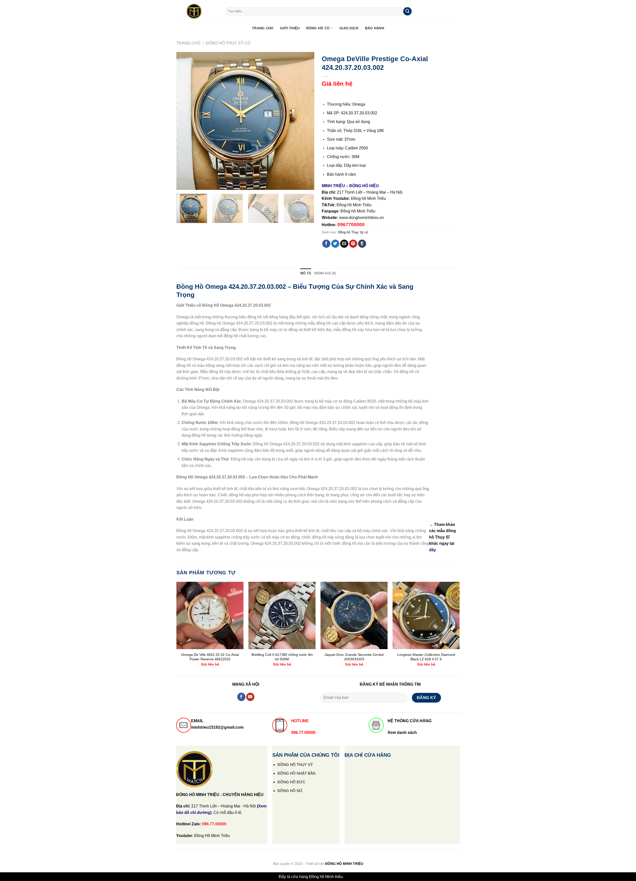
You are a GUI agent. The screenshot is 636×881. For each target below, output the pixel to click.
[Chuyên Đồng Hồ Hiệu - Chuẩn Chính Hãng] (197, 11)
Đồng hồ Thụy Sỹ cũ (228, 43)
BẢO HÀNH (374, 28)
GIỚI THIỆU (290, 28)
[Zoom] (183, 184)
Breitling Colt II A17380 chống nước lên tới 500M (282, 657)
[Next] (305, 121)
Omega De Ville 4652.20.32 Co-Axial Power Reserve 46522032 (210, 657)
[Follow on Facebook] (241, 697)
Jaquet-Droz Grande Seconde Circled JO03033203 (354, 657)
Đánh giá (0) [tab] (325, 273)
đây (432, 550)
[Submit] (407, 11)
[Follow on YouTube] (250, 697)
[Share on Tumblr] (362, 244)
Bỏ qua (351, 877)
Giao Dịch (348, 28)
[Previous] (185, 121)
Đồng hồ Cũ (318, 28)
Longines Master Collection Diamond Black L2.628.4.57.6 (426, 657)
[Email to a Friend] (344, 244)
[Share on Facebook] (326, 244)
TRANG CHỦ (263, 28)
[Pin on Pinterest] (353, 244)
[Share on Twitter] (335, 244)
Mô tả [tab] (305, 273)
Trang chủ (188, 43)
